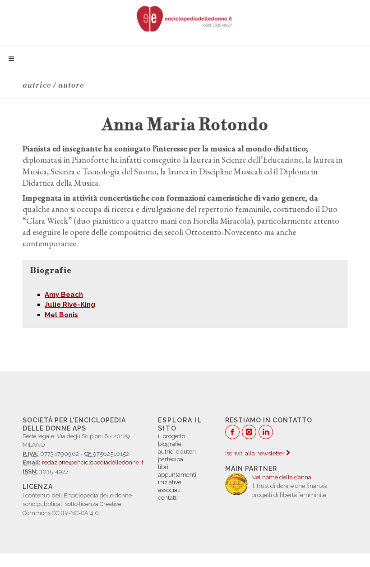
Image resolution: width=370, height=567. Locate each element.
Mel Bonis (61, 315)
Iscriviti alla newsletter (255, 453)
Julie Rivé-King (70, 304)
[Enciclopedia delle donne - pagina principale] (185, 18)
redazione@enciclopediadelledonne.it (92, 462)
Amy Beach (64, 295)
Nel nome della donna (281, 477)
